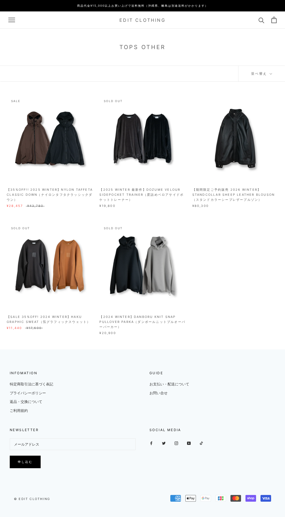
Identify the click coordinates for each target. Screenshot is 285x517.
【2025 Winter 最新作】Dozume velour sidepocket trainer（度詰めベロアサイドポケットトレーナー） (141, 195)
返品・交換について (26, 401)
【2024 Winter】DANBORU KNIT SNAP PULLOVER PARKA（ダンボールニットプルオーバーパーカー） (142, 322)
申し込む (25, 462)
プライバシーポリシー (28, 393)
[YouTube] (189, 443)
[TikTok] (201, 443)
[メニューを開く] (11, 20)
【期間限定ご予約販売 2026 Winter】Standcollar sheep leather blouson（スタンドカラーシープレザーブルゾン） (233, 195)
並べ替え (260, 73)
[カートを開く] (274, 20)
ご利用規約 (19, 410)
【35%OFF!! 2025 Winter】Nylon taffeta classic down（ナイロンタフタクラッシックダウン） (50, 195)
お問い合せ (158, 393)
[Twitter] (164, 443)
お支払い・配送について (169, 384)
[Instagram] (176, 443)
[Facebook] (151, 443)
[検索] (261, 20)
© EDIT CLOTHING (32, 499)
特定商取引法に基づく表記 (31, 384)
